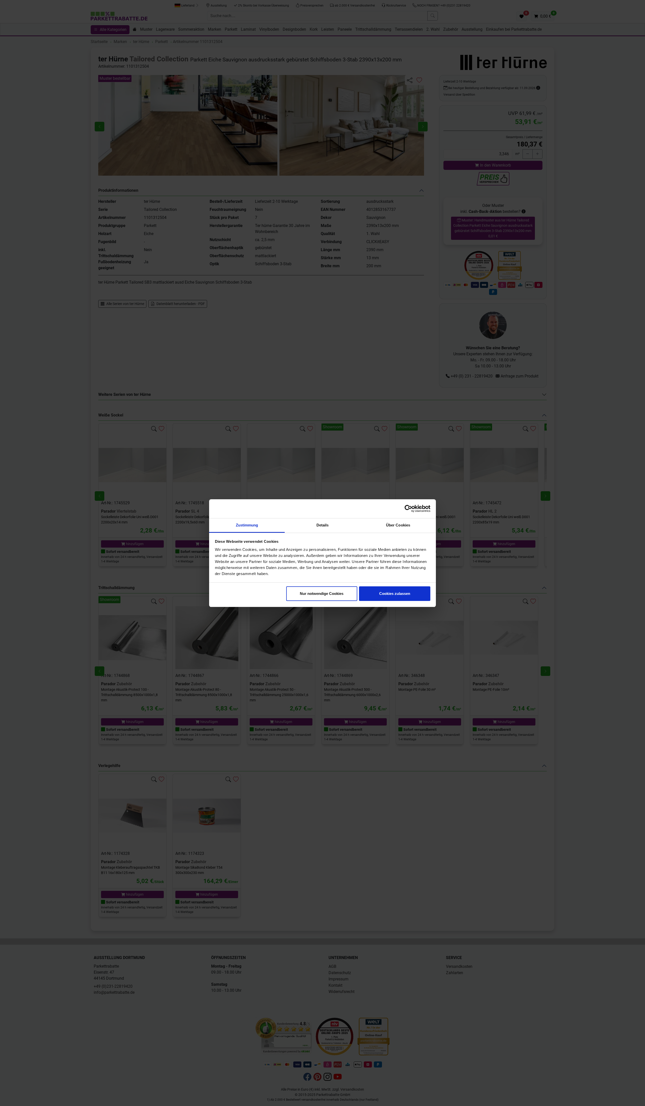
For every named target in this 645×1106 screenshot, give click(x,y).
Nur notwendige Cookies (321, 593)
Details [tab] (322, 525)
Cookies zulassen (394, 593)
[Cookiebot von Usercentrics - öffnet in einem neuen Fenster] (408, 508)
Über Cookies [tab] (398, 525)
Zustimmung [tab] (247, 525)
